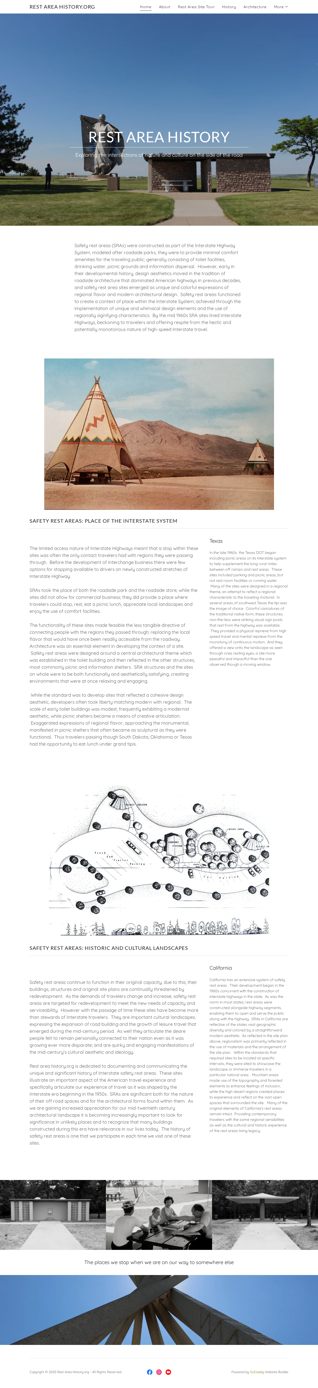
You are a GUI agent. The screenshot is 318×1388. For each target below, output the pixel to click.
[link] (62, 7)
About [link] (164, 6)
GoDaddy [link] (257, 1372)
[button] (281, 7)
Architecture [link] (255, 6)
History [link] (229, 6)
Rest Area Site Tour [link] (196, 6)
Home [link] (146, 6)
